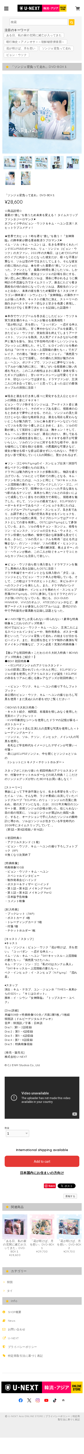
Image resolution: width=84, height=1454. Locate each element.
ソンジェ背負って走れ (56, 48)
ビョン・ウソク (16, 55)
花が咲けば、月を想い (20, 48)
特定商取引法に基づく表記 (25, 1355)
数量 (7, 1127)
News (11, 1320)
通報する (70, 1196)
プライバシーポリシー (22, 1347)
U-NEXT (13, 1338)
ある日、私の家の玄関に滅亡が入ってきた (34, 35)
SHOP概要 (14, 1312)
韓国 (10, 1282)
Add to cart (42, 1161)
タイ (10, 1290)
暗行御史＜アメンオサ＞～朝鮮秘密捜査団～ (35, 41)
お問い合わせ (16, 1329)
